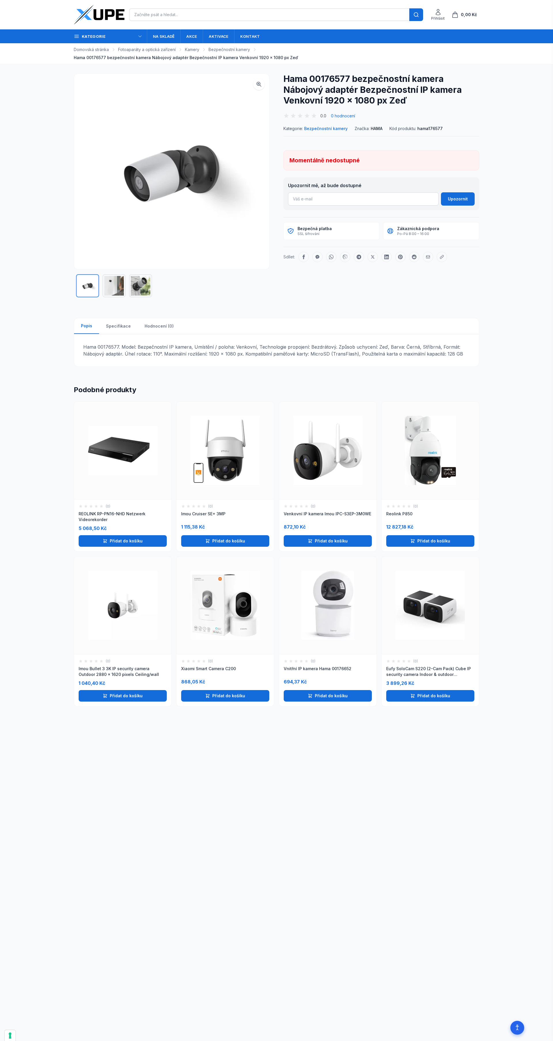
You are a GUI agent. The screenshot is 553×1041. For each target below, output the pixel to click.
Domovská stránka (91, 49)
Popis (86, 325)
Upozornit (458, 198)
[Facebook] (303, 257)
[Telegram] (359, 257)
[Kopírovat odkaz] (442, 257)
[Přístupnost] (517, 1028)
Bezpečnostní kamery (229, 49)
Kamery (192, 49)
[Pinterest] (400, 257)
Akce (191, 36)
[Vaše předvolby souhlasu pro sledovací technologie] (10, 1035)
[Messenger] (317, 257)
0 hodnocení (343, 115)
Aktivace (218, 36)
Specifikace (118, 326)
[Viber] (345, 257)
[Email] (428, 257)
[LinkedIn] (386, 257)
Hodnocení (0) (159, 326)
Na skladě (164, 36)
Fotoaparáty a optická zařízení (147, 49)
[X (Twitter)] (373, 257)
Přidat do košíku (126, 540)
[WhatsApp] (331, 257)
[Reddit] (414, 257)
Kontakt (250, 36)
